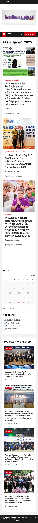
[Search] (21, 34)
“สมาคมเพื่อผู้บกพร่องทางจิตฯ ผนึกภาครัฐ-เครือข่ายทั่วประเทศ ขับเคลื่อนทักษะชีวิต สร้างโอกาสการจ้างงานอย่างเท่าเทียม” (19, 458)
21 (14, 298)
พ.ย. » (12, 308)
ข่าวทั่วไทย (8, 214)
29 (19, 302)
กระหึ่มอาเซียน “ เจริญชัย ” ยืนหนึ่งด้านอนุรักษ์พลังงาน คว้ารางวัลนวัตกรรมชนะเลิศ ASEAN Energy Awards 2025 (18, 161)
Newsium (28, 518)
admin (17, 109)
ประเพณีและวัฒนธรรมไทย (12, 80)
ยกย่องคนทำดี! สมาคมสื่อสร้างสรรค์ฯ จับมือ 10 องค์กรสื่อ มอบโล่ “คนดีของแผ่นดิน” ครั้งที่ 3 (18, 374)
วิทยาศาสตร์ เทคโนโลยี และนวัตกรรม (15, 152)
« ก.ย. (5, 308)
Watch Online (30, 34)
